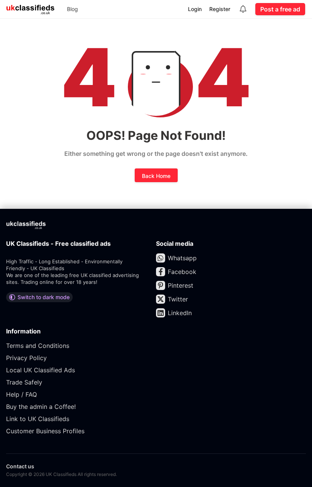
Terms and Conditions (37, 345)
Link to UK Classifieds (37, 419)
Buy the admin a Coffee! (41, 406)
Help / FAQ (21, 394)
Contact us (20, 466)
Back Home (156, 176)
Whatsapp (182, 258)
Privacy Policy (26, 358)
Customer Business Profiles (45, 431)
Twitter (178, 299)
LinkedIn (180, 313)
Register (219, 9)
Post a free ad (280, 9)
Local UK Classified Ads (40, 370)
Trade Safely (24, 382)
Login (195, 9)
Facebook (182, 272)
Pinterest (180, 285)
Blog (72, 9)
